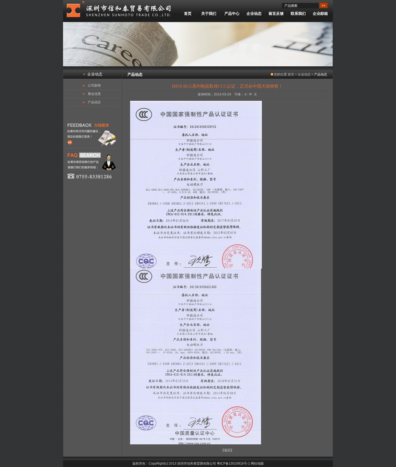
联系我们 (298, 14)
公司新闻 (94, 85)
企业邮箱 (320, 14)
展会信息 (94, 94)
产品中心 (231, 14)
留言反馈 (276, 14)
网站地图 (257, 463)
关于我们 (208, 14)
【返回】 (227, 450)
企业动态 (254, 14)
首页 (188, 14)
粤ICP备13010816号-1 (233, 463)
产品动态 (94, 102)
